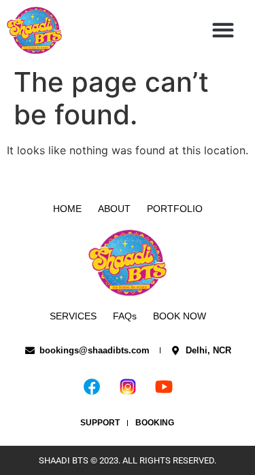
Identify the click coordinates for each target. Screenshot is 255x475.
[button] (223, 30)
